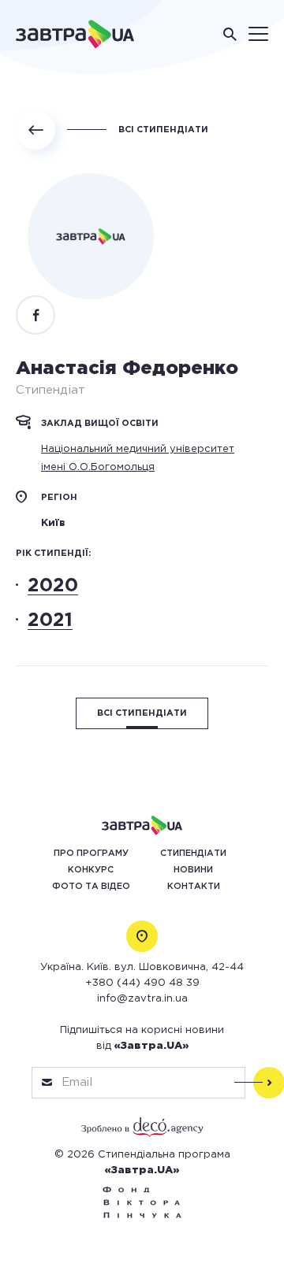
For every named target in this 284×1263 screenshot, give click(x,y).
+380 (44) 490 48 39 (142, 983)
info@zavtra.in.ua (142, 998)
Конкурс (91, 870)
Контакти (193, 887)
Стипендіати (193, 853)
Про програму (91, 853)
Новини (193, 870)
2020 (53, 585)
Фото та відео (91, 887)
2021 (50, 620)
